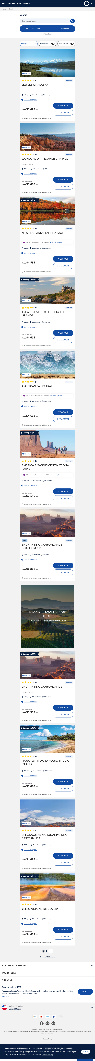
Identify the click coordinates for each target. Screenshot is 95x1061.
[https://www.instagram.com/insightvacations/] (48, 1023)
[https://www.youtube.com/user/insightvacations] (53, 1023)
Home (4, 9)
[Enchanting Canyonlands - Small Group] (47, 523)
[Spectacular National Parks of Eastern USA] (47, 813)
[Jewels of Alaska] (47, 63)
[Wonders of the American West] (47, 137)
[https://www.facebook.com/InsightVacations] (43, 1023)
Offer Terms (5, 996)
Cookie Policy (47, 1054)
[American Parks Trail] (47, 364)
